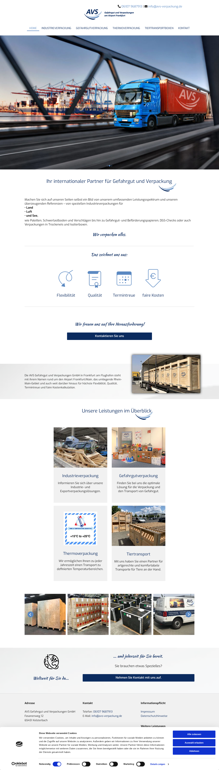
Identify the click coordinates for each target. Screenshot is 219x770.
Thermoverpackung (126, 28)
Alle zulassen (194, 734)
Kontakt (184, 28)
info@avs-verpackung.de (107, 716)
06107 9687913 (103, 711)
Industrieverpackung (56, 28)
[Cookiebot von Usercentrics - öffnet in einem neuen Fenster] (19, 764)
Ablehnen (194, 751)
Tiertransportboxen (159, 28)
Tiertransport (138, 554)
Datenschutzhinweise (154, 716)
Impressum (148, 711)
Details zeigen (157, 764)
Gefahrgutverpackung (92, 28)
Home (33, 28)
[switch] (86, 764)
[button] (109, 336)
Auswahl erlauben (194, 742)
